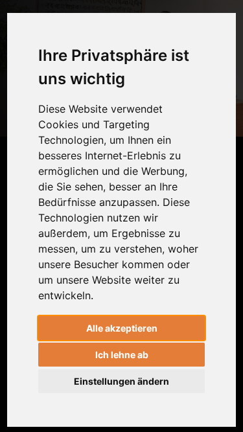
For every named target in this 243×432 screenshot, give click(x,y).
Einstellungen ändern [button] (121, 381)
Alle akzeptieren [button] (121, 328)
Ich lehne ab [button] (121, 354)
